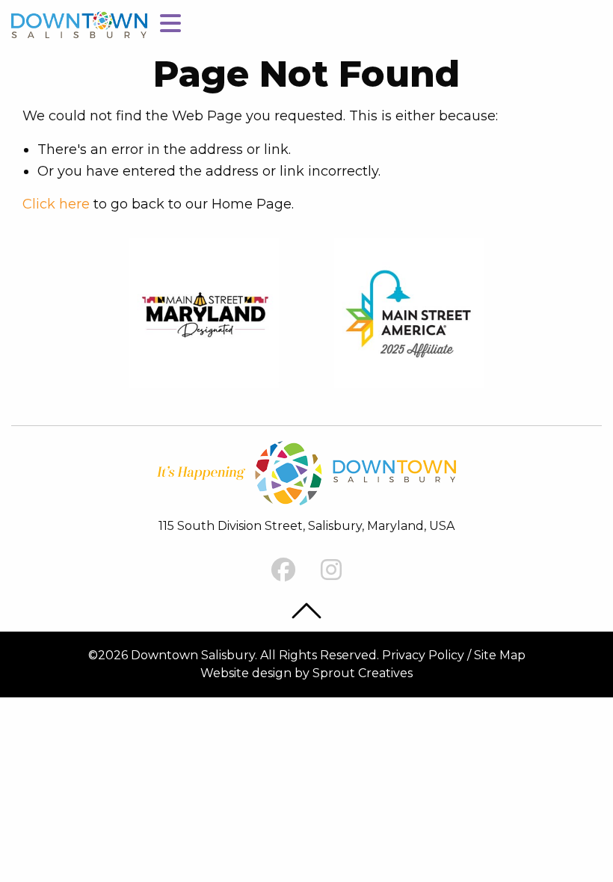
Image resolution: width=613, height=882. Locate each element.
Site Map (500, 655)
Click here (56, 204)
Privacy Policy (423, 655)
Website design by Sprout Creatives (306, 673)
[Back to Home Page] (79, 23)
